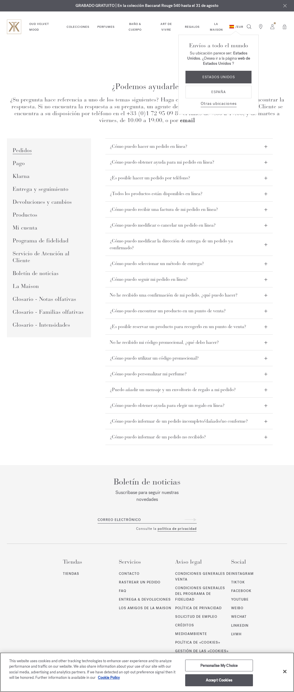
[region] (147, 672)
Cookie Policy (109, 677)
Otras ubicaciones (219, 103)
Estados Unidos (218, 77)
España (218, 92)
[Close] (284, 671)
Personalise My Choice (219, 665)
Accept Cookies (219, 680)
